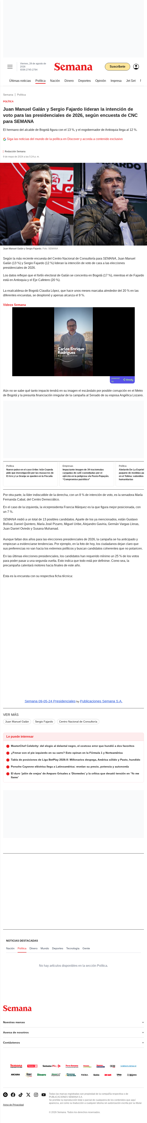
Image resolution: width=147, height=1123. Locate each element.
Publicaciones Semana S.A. (101, 701)
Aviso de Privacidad (17, 1104)
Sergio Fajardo (44, 721)
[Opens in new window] (13, 1094)
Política (21, 94)
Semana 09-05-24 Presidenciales (50, 701)
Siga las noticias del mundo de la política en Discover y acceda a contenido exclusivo (65, 139)
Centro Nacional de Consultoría (78, 721)
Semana (8, 94)
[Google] (5, 1094)
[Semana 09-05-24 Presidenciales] (73, 639)
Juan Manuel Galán (17, 721)
